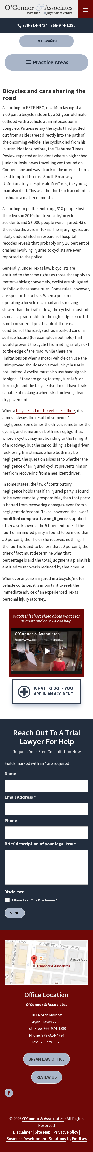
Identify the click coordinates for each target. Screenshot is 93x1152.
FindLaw (79, 1138)
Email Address (20, 797)
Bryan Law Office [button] (46, 1059)
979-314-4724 (35, 25)
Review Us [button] (46, 1077)
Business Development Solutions (36, 1138)
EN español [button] (46, 40)
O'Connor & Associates (43, 1118)
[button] (46, 64)
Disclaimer (14, 892)
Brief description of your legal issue (40, 844)
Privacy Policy (65, 1132)
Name (10, 773)
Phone (11, 820)
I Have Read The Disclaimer (34, 900)
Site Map (43, 1132)
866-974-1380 (63, 25)
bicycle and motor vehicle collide (45, 410)
